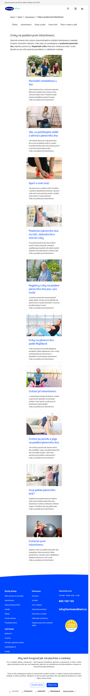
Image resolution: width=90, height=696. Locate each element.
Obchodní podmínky (39, 609)
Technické (15, 691)
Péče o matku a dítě (69, 25)
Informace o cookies (39, 614)
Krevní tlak (53, 25)
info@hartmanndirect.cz (73, 609)
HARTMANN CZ (10, 647)
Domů (12, 17)
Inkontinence (30, 17)
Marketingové (55, 691)
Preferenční (28, 691)
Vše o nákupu (37, 605)
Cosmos (8, 638)
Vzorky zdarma (10, 618)
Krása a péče (40, 25)
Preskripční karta (11, 623)
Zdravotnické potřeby (12, 605)
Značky (7, 609)
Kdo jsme (35, 596)
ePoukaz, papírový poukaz (14, 642)
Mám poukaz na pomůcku (14, 596)
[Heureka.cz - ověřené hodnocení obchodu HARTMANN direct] (71, 626)
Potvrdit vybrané (37, 685)
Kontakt (35, 600)
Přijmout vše (52, 685)
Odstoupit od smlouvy (40, 618)
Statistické (41, 691)
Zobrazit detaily (68, 691)
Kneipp (7, 651)
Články (19, 17)
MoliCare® (8, 634)
